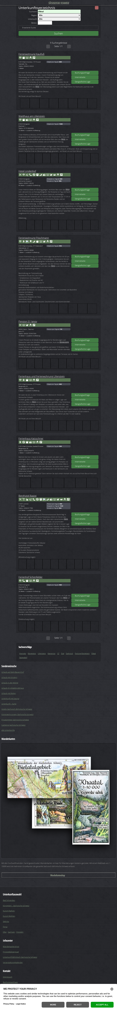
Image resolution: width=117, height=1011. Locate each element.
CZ (58, 653)
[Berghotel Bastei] (84, 503)
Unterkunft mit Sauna (10, 698)
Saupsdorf (23, 657)
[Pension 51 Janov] (84, 329)
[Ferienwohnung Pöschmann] (84, 245)
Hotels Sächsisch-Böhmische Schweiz (16, 709)
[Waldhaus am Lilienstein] (84, 124)
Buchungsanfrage (82, 72)
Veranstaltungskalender (13, 962)
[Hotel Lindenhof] (84, 179)
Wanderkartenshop (57, 875)
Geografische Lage (82, 81)
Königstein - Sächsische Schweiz (16, 905)
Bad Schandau (9, 900)
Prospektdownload (11, 951)
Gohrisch (69, 653)
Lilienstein (42, 653)
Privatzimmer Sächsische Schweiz (15, 719)
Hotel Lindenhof (27, 171)
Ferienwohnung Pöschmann (34, 237)
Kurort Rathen (9, 910)
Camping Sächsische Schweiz (13, 725)
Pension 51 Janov (28, 321)
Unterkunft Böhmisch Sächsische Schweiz (20, 957)
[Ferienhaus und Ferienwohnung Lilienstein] (84, 384)
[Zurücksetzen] (96, 7)
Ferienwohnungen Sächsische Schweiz (17, 714)
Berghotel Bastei (28, 495)
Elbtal (93, 653)
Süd (62, 653)
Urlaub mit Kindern (9, 677)
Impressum (7, 977)
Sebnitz (6, 921)
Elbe (4, 932)
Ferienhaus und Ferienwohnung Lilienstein (42, 376)
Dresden (19, 932)
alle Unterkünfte (8, 730)
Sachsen (11, 932)
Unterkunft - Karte (8, 703)
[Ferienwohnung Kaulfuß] (84, 62)
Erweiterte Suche (29, 27)
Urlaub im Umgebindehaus (12, 688)
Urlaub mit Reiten (8, 693)
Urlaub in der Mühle (9, 682)
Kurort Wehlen (9, 916)
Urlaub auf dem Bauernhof (12, 672)
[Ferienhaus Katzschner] (84, 446)
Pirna (5, 926)
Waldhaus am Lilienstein (32, 116)
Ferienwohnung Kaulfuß (31, 54)
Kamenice (51, 653)
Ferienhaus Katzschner (31, 438)
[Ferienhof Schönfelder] (84, 585)
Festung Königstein (82, 653)
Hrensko (22, 653)
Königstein (32, 653)
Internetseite (80, 77)
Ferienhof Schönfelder (31, 577)
